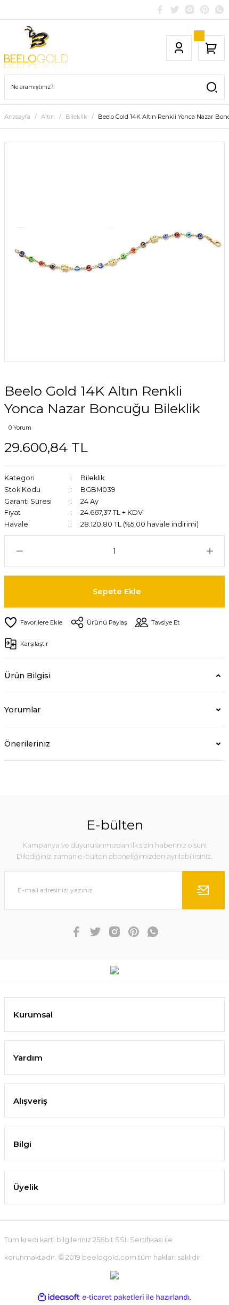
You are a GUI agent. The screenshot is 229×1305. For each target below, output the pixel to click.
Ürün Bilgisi (27, 675)
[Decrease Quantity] (19, 551)
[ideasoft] (58, 1297)
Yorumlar (22, 710)
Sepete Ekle (117, 591)
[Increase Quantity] (209, 551)
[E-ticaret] (113, 1297)
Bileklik (92, 478)
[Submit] (203, 890)
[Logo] (36, 48)
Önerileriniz (27, 744)
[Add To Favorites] (33, 622)
